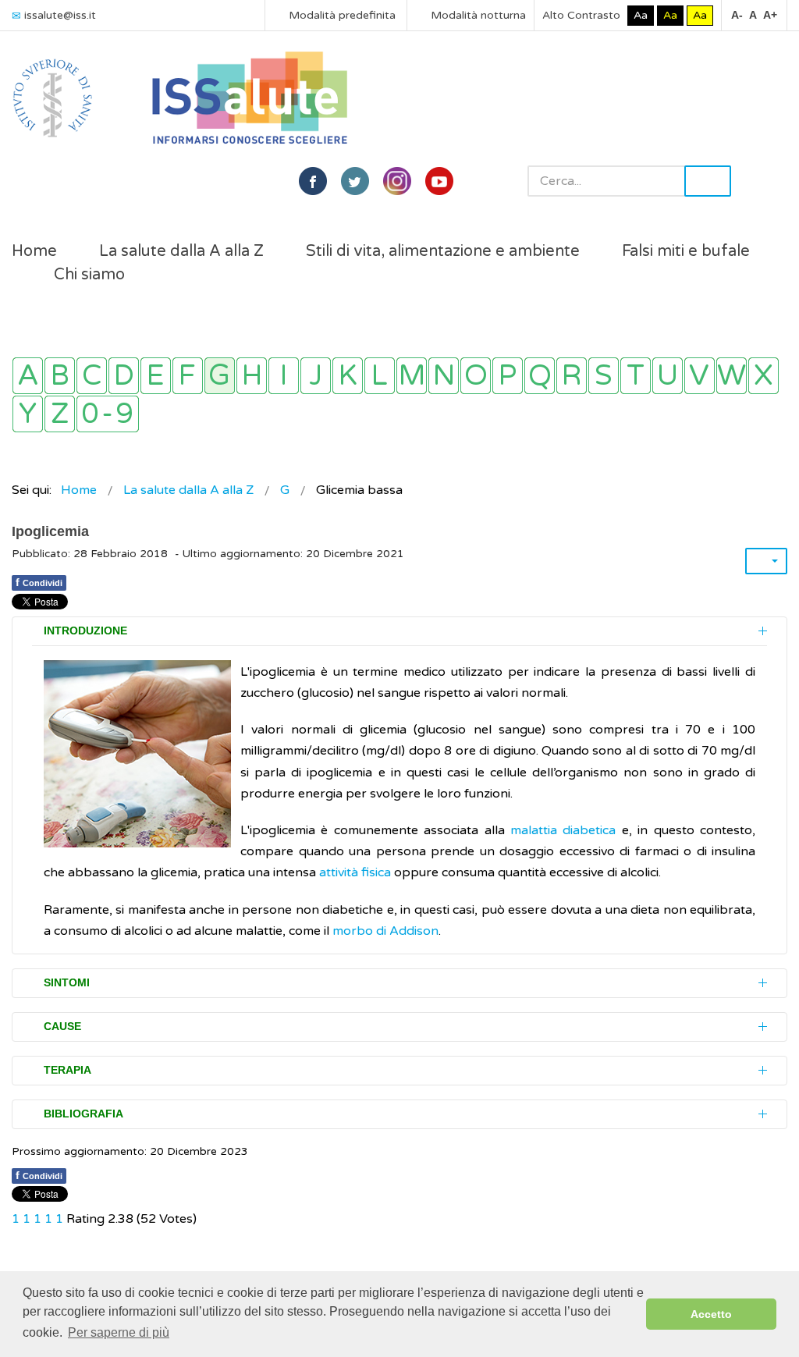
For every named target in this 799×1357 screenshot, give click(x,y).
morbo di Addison (385, 931)
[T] (636, 376)
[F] (188, 376)
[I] (284, 376)
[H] (252, 376)
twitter (355, 181)
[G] (220, 376)
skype (439, 181)
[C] (92, 376)
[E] (156, 376)
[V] (700, 376)
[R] (572, 376)
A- (737, 15)
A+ (770, 15)
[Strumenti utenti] (766, 561)
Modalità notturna (477, 15)
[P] (508, 376)
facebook (312, 181)
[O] (476, 376)
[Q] (540, 376)
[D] (124, 376)
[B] (60, 376)
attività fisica (355, 872)
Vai (707, 181)
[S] (604, 376)
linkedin (397, 181)
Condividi (39, 582)
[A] (28, 376)
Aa (641, 15)
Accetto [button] (711, 1314)
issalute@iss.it (60, 15)
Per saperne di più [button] (118, 1332)
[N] (444, 376)
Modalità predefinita (341, 15)
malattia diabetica (563, 830)
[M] (412, 376)
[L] (380, 376)
